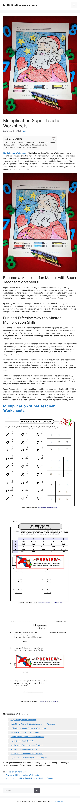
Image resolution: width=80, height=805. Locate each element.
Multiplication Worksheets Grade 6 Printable (29, 758)
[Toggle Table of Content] (53, 139)
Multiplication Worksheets (20, 5)
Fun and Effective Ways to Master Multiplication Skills (26, 145)
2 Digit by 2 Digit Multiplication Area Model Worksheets (33, 724)
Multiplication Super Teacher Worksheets (22, 148)
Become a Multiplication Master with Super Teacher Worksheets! (30, 142)
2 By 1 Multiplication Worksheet (23, 720)
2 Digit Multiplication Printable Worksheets (28, 728)
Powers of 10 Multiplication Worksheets (22, 775)
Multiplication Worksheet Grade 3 (24, 749)
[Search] (37, 790)
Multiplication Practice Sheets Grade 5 (26, 745)
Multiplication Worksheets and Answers (27, 754)
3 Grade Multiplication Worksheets (25, 732)
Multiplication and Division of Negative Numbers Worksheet (31, 778)
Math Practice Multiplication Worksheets (27, 737)
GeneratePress (57, 802)
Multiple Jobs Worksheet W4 (22, 741)
